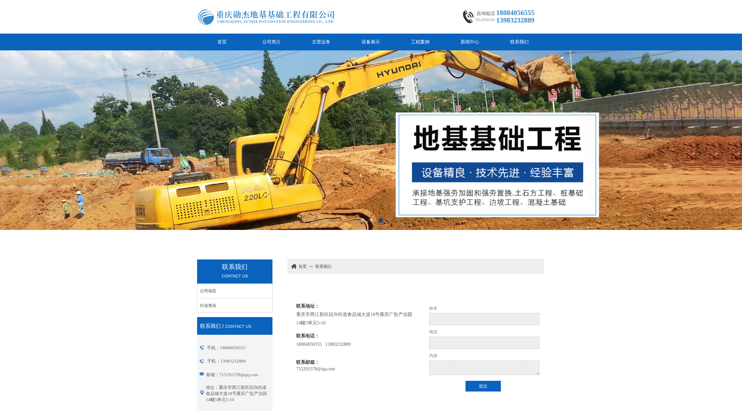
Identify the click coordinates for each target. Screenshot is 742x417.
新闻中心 (470, 41)
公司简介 (271, 41)
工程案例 (420, 41)
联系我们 (519, 41)
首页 (222, 41)
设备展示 (370, 41)
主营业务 (321, 41)
